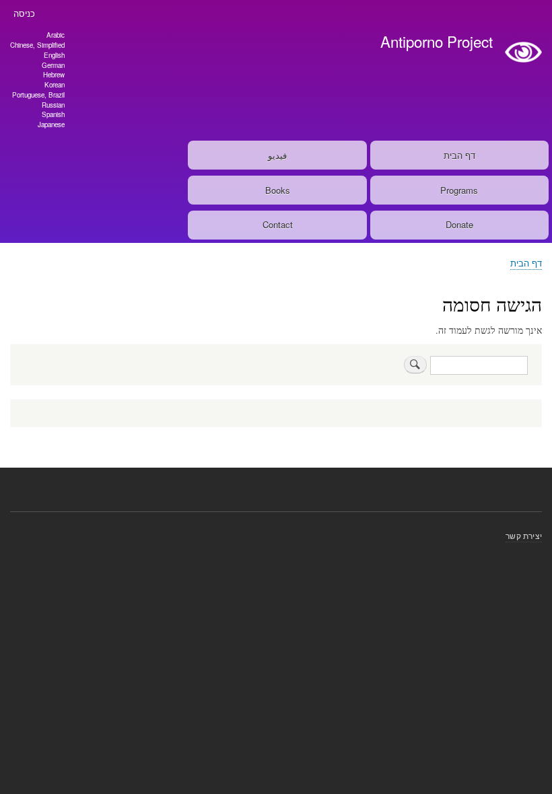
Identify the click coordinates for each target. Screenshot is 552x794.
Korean (54, 84)
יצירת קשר (524, 535)
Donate (459, 224)
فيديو (277, 155)
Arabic (55, 35)
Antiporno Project (436, 41)
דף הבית (459, 155)
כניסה (24, 13)
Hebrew (54, 74)
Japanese (51, 124)
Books (277, 190)
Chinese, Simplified (37, 45)
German (53, 65)
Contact (278, 224)
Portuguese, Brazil (38, 95)
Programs (459, 190)
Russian (53, 105)
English (54, 55)
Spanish (53, 114)
